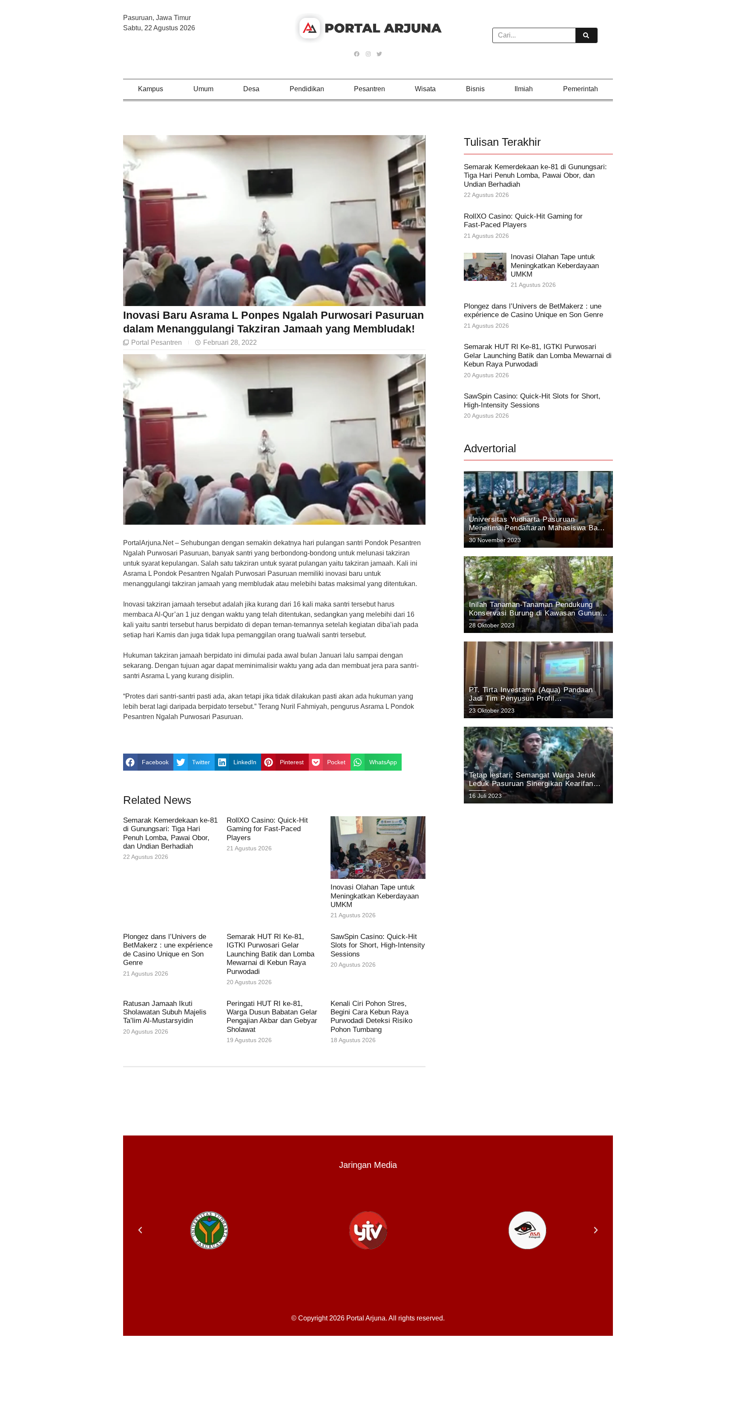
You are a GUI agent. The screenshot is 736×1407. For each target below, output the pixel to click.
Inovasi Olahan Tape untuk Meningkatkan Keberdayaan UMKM (375, 896)
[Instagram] (368, 54)
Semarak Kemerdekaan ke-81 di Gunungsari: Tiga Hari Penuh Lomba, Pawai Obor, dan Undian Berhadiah (170, 833)
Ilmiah (524, 88)
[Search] (586, 35)
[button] (148, 762)
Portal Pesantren (156, 342)
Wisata (425, 88)
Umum (203, 88)
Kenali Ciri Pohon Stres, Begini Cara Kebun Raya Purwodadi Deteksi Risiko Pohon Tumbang (371, 1017)
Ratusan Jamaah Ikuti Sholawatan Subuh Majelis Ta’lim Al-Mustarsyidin (165, 1012)
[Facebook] (357, 54)
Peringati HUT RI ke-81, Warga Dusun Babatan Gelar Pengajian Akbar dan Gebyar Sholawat (272, 1017)
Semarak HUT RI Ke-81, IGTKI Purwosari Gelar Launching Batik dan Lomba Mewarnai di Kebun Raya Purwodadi (270, 954)
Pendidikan (307, 88)
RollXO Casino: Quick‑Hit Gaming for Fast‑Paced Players (267, 829)
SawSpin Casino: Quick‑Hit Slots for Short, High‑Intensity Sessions (378, 945)
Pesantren (369, 88)
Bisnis (475, 88)
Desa (251, 88)
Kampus (150, 88)
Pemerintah (580, 88)
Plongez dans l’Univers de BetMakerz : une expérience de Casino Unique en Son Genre (168, 950)
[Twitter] (379, 54)
